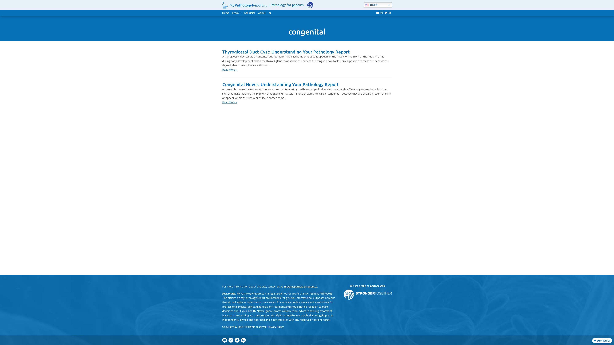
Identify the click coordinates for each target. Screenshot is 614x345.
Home (225, 13)
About (261, 13)
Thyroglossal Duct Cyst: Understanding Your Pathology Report (286, 51)
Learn (235, 13)
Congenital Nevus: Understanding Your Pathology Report (280, 84)
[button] (270, 13)
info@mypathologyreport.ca (300, 286)
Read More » (229, 69)
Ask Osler (249, 13)
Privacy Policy (276, 327)
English (373, 5)
